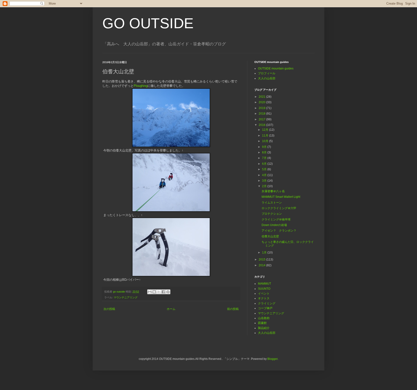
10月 (265, 141)
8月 (264, 152)
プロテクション (272, 213)
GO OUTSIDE (148, 23)
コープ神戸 (265, 308)
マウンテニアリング (126, 297)
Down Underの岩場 (274, 225)
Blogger (272, 359)
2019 (262, 108)
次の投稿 (109, 309)
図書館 (262, 323)
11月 (265, 135)
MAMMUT (264, 283)
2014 (262, 265)
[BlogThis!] (154, 291)
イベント (264, 293)
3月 (264, 180)
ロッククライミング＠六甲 (279, 208)
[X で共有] (158, 291)
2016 (262, 125)
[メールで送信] (149, 291)
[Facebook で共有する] (163, 291)
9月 (264, 147)
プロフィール (266, 73)
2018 (262, 113)
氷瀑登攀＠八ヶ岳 (273, 191)
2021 (262, 96)
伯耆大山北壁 (270, 236)
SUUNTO (264, 288)
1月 (264, 252)
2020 (262, 102)
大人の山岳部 (266, 78)
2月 (264, 186)
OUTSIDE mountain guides (275, 68)
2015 (262, 259)
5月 (264, 169)
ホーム (171, 309)
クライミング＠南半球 (276, 219)
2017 (262, 119)
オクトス (264, 298)
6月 (264, 163)
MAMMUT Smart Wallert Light (281, 196)
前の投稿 (233, 309)
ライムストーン (272, 202)
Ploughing (140, 86)
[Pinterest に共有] (168, 291)
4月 (264, 175)
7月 (264, 158)
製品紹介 (264, 328)
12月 (265, 129)
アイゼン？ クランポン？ (279, 230)
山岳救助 (264, 318)
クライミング (266, 303)
